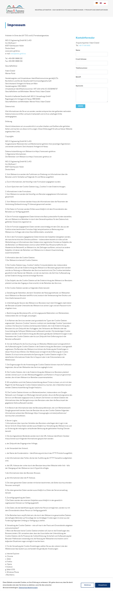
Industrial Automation (43, 10)
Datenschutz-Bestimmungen (28, 588)
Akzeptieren (102, 585)
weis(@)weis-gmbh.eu (18, 54)
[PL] (105, 3)
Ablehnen (87, 585)
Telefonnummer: (81, 68)
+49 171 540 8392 (84, 45)
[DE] (97, 3)
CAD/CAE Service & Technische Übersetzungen (67, 10)
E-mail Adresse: (81, 59)
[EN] (101, 3)
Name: (78, 50)
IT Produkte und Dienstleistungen (96, 10)
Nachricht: (79, 86)
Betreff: (78, 77)
